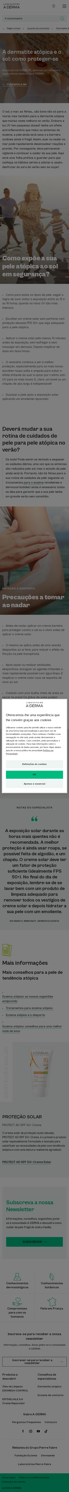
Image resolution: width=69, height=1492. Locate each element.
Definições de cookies (34, 764)
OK (34, 774)
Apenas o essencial (34, 784)
